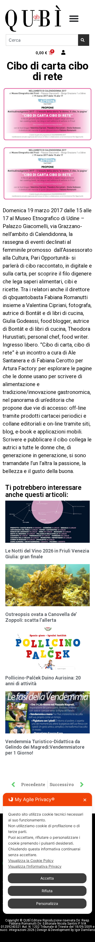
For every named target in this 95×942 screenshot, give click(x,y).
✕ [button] (85, 800)
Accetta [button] (47, 878)
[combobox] (42, 40)
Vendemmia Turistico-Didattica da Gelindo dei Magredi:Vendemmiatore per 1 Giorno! (44, 747)
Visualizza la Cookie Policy (31, 860)
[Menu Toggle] (74, 18)
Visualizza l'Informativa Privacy (34, 866)
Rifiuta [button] (47, 891)
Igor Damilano (85, 930)
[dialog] (47, 853)
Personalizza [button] (47, 903)
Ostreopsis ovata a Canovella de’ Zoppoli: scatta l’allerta (41, 617)
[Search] (83, 40)
